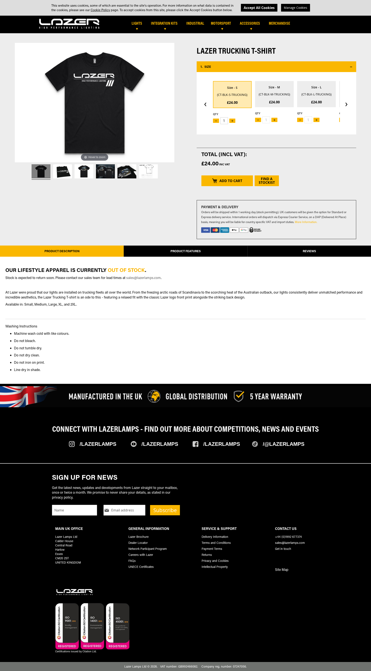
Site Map (281, 569)
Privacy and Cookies (215, 561)
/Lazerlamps (98, 444)
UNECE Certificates (141, 567)
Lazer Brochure (138, 537)
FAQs (132, 561)
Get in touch (283, 549)
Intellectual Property (215, 567)
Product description (62, 251)
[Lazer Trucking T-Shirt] (41, 172)
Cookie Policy (100, 10)
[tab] (200, 25)
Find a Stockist (267, 180)
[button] (276, 66)
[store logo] (69, 23)
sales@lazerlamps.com (143, 277)
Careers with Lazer (140, 555)
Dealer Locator (138, 543)
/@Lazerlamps (283, 444)
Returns (207, 555)
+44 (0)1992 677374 (288, 537)
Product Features (185, 251)
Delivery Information (215, 537)
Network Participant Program (147, 549)
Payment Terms (212, 549)
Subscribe (165, 510)
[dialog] (185, 8)
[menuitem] (139, 23)
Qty (215, 114)
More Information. (306, 222)
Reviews (309, 251)
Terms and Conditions (216, 543)
